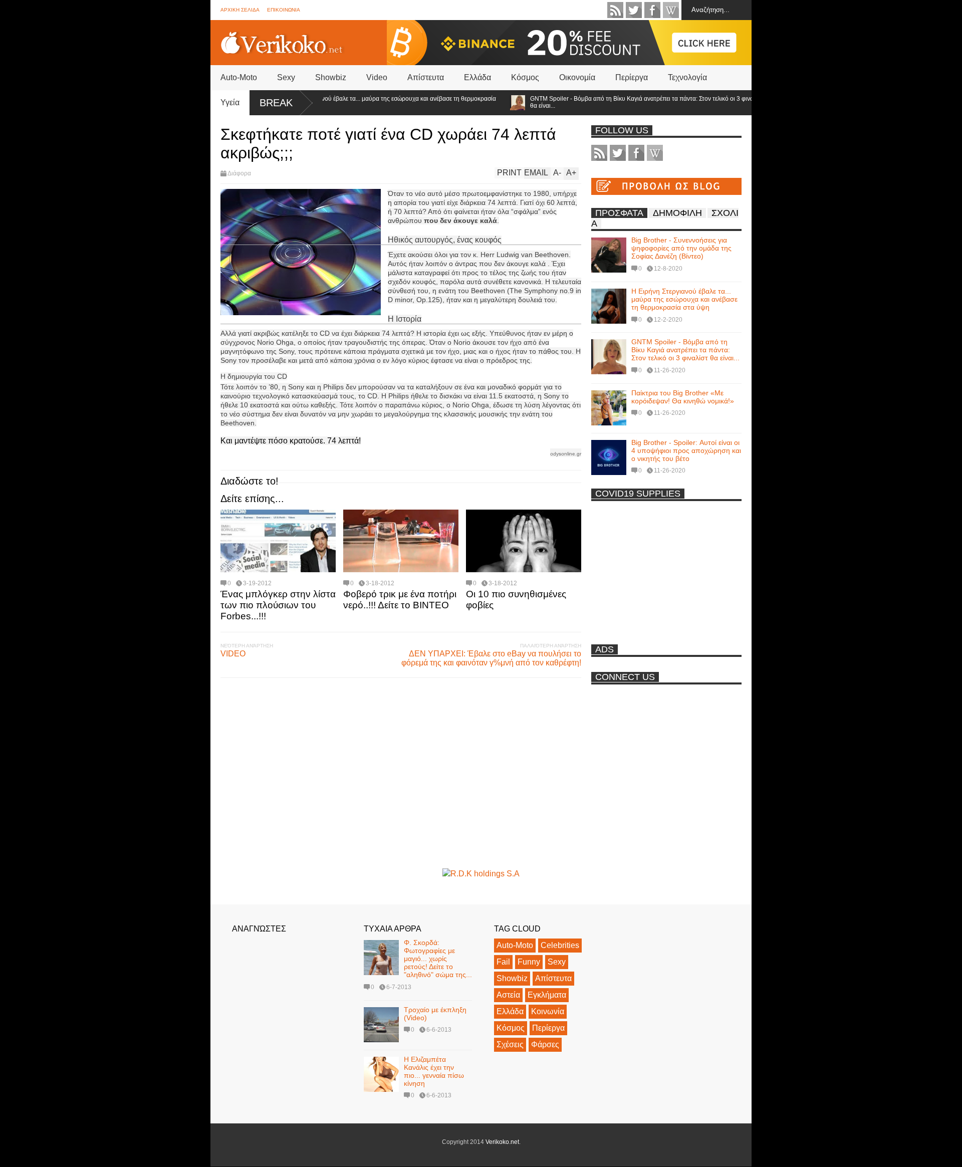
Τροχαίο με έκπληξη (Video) (435, 1014)
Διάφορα (239, 173)
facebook (652, 10)
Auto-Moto (238, 77)
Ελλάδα (477, 77)
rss (615, 10)
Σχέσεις (510, 1044)
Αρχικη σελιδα (240, 10)
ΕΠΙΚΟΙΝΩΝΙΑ (283, 10)
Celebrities (560, 945)
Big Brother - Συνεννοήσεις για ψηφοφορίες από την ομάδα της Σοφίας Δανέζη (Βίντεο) (681, 248)
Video (376, 77)
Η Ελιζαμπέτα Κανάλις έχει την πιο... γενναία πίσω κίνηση (434, 1071)
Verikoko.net (502, 1141)
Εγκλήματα (547, 995)
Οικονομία (577, 77)
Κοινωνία (547, 1011)
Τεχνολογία (687, 77)
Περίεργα (631, 77)
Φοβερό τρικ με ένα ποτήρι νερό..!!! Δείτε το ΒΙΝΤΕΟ (399, 599)
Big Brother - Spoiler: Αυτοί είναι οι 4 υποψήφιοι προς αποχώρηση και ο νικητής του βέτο (686, 450)
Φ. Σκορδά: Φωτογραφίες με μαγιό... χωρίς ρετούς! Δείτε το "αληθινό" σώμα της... (438, 959)
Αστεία (508, 995)
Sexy (286, 77)
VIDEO (233, 653)
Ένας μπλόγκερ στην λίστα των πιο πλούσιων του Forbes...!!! (278, 605)
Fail (503, 962)
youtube (671, 10)
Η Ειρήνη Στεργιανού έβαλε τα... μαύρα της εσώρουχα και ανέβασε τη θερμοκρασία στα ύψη (363, 102)
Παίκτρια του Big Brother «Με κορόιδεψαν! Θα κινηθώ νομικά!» (682, 397)
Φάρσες (545, 1044)
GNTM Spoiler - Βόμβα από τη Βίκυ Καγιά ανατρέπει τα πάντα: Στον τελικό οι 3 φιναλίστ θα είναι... (625, 102)
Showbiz (330, 77)
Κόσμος (525, 77)
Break (276, 102)
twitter (634, 10)
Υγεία (229, 102)
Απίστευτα (425, 77)
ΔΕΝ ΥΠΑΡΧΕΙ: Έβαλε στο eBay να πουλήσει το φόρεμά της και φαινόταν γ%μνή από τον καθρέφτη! (491, 658)
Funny (529, 962)
